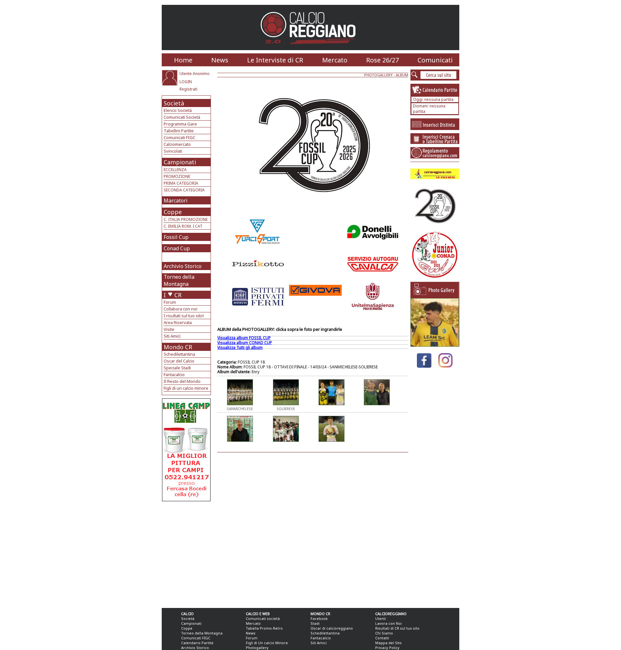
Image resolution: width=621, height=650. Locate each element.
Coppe (173, 212)
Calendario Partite (197, 642)
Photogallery (257, 647)
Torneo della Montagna (179, 280)
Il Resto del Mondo (182, 381)
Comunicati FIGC (179, 137)
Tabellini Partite (179, 131)
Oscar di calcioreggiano (331, 628)
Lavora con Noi (388, 623)
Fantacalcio (174, 374)
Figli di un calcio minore (186, 388)
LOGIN (186, 81)
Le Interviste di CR (275, 60)
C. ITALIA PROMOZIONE (186, 219)
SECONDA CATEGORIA (184, 190)
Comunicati (435, 60)
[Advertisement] (187, 552)
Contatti (382, 637)
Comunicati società (263, 618)
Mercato (334, 60)
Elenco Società (178, 110)
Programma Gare (180, 124)
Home (183, 60)
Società (174, 103)
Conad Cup (177, 248)
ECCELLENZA (175, 169)
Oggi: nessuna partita (433, 99)
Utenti (380, 618)
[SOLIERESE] (286, 403)
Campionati (180, 162)
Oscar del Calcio (179, 361)
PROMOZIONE (177, 176)
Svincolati (173, 151)
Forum (170, 302)
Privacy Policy (387, 647)
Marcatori (176, 200)
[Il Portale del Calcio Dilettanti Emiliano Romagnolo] (310, 48)
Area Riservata (178, 322)
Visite (169, 329)
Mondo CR (178, 347)
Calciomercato (177, 144)
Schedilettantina (179, 354)
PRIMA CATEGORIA (181, 183)
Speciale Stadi (177, 368)
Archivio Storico (183, 266)
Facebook (319, 618)
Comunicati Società (182, 117)
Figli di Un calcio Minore (267, 642)
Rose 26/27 (382, 60)
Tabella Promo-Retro (264, 628)
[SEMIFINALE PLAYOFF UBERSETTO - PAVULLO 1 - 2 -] (434, 345)
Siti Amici (172, 336)
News (219, 60)
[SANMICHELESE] (240, 403)
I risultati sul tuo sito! (184, 316)
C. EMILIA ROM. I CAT (183, 226)
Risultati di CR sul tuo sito (397, 628)
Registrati (188, 89)
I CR (172, 295)
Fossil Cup (176, 237)
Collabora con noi (180, 309)
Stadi (315, 623)
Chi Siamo (384, 633)
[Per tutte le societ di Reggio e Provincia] (186, 499)
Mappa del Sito (388, 642)
